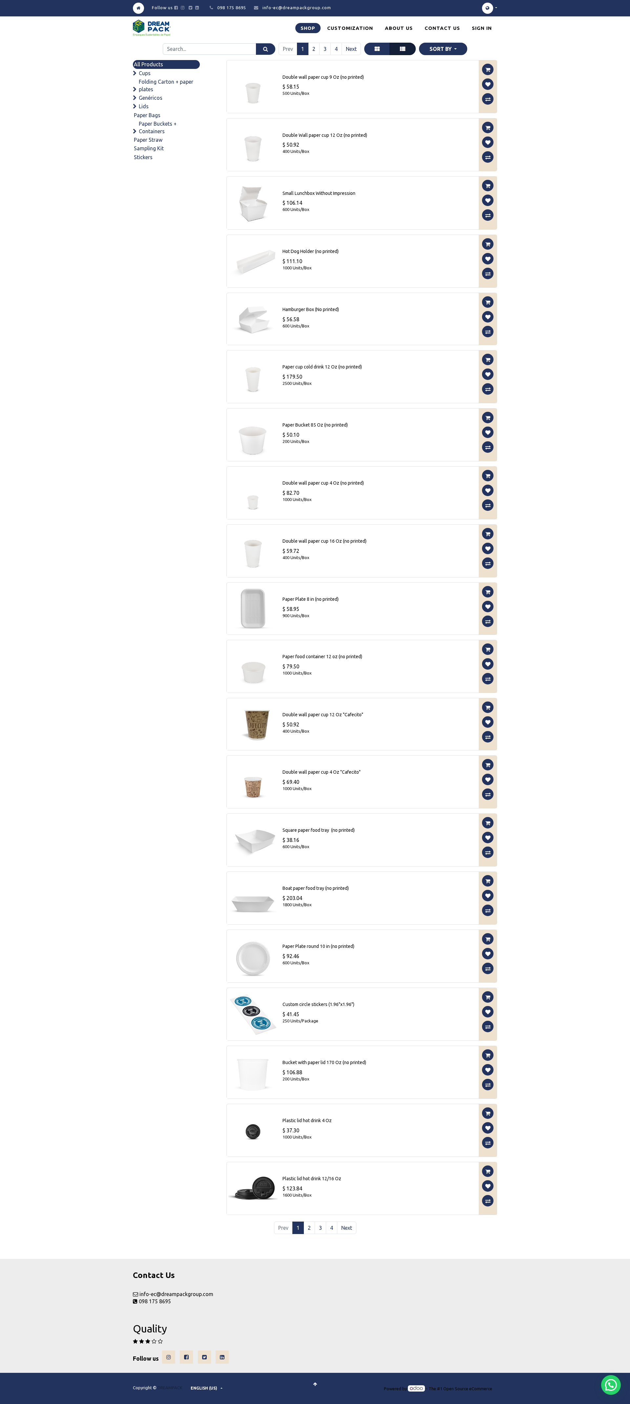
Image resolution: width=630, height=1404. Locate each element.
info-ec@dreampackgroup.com (296, 7)
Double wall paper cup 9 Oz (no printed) (323, 77)
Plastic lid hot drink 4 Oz (307, 1120)
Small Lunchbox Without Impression (319, 193)
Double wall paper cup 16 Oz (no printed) (325, 541)
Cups (145, 73)
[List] (402, 49)
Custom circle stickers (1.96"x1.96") (318, 1004)
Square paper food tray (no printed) (319, 830)
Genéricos (150, 98)
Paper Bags (147, 115)
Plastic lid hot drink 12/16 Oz (312, 1178)
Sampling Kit (149, 148)
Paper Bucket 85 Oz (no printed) (315, 425)
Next (351, 49)
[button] (443, 49)
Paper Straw (148, 140)
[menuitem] (308, 28)
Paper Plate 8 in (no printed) (311, 599)
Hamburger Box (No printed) (311, 309)
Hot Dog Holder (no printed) (311, 251)
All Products (148, 64)
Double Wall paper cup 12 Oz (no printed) (325, 135)
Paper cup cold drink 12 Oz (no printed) (322, 366)
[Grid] (377, 49)
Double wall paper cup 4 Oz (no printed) (323, 483)
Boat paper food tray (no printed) (316, 888)
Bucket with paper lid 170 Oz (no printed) (324, 1062)
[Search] (265, 49)
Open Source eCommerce (467, 1388)
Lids (144, 106)
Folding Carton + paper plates (166, 85)
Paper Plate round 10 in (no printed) (318, 946)
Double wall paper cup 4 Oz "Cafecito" (322, 772)
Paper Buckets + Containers (158, 127)
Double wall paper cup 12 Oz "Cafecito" (323, 714)
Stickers (143, 157)
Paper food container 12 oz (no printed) (322, 656)
